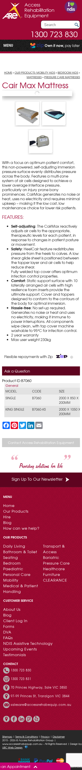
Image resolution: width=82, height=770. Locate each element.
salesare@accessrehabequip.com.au (41, 705)
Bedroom (12, 563)
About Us (11, 609)
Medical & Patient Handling (20, 588)
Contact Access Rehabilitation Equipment (41, 442)
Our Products (15, 511)
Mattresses (34, 77)
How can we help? (21, 528)
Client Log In (15, 620)
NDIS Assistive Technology (28, 643)
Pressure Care (56, 563)
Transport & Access (54, 548)
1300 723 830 (54, 34)
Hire (7, 516)
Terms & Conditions (26, 736)
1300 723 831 (21, 679)
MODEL (11, 391)
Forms (8, 626)
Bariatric (51, 557)
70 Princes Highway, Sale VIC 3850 (39, 687)
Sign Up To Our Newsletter (37, 479)
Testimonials (14, 654)
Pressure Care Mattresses (62, 77)
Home (8, 73)
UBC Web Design (12, 747)
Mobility (10, 580)
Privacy (45, 736)
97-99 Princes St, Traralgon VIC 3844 (40, 696)
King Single (14, 409)
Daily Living (14, 546)
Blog (7, 522)
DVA (7, 632)
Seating (10, 557)
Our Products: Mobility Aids (35, 73)
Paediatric (13, 568)
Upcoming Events (20, 649)
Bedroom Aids (68, 73)
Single (10, 398)
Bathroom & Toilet (20, 551)
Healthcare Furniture (54, 571)
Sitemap (7, 736)
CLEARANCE (55, 580)
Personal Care (17, 574)
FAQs (8, 637)
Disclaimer (59, 736)
